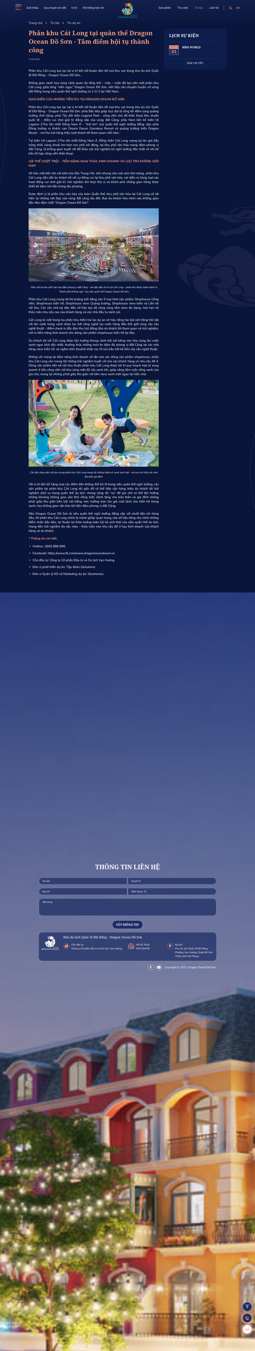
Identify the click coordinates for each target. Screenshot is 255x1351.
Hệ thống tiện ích (93, 8)
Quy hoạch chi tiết (55, 8)
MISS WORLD (191, 47)
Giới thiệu (33, 8)
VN (238, 8)
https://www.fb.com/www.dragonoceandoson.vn (81, 553)
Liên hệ (214, 8)
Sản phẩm (165, 8)
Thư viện (182, 8)
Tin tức (198, 8)
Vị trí (74, 8)
